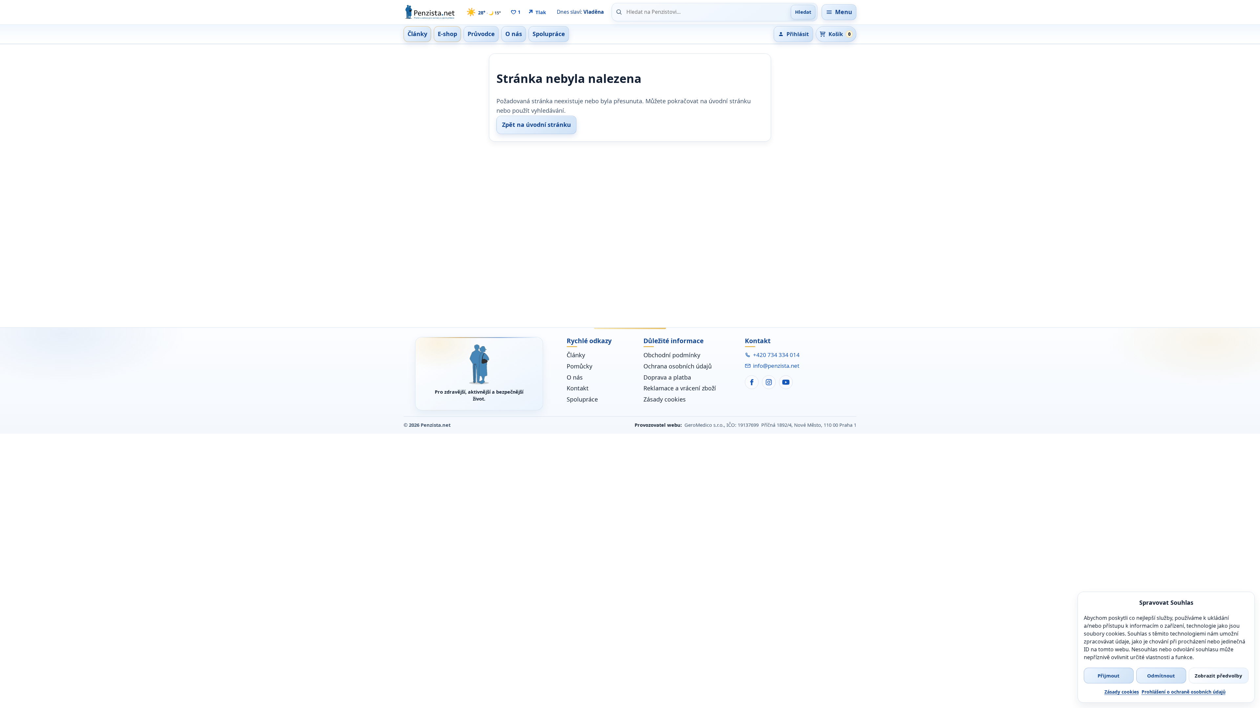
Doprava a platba (667, 377)
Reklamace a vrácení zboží (679, 388)
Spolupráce (582, 399)
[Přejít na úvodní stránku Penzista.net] (479, 364)
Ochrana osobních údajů (677, 366)
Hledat (803, 12)
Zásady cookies (1121, 692)
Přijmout (1109, 675)
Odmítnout (1161, 675)
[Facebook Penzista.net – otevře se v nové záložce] (752, 382)
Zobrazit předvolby (1218, 675)
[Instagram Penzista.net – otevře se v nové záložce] (769, 382)
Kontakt (578, 388)
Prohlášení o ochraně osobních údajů (1184, 692)
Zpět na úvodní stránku (536, 124)
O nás (575, 377)
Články (576, 355)
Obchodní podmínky (671, 355)
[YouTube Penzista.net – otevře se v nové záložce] (786, 382)
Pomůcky (579, 366)
